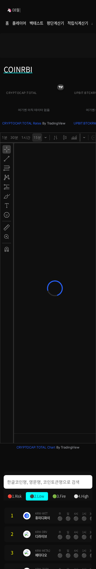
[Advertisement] (48, 47)
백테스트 (36, 23)
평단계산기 (55, 23)
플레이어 (19, 23)
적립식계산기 (77, 23)
